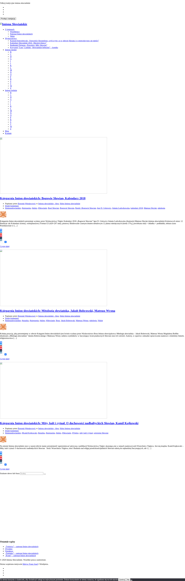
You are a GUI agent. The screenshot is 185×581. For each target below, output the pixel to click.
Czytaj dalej (4, 246)
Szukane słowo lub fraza (10, 473)
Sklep (12, 36)
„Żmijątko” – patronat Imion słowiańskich (21, 553)
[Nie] (131, 580)
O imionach (9, 29)
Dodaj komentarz (12, 206)
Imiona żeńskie (11, 90)
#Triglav (75, 433)
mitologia (161, 208)
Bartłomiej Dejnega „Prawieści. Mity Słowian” (28, 45)
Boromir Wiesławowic (27, 204)
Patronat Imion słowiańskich (21, 34)
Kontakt (8, 133)
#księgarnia (26, 208)
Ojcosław (9, 549)
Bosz (58, 320)
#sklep (34, 208)
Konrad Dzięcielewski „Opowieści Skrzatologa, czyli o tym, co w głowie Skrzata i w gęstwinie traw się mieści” (54, 41)
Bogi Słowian (53, 208)
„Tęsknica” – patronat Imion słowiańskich (21, 546)
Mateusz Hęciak (150, 208)
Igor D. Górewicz (104, 208)
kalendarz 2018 (137, 208)
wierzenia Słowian (101, 433)
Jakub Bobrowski (68, 320)
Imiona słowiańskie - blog (48, 204)
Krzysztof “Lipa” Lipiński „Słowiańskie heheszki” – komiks (34, 47)
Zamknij (122, 580)
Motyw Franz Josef (30, 564)
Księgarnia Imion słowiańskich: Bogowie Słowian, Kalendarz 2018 (42, 198)
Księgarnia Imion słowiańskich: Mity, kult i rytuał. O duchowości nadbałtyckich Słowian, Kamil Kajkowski (69, 423)
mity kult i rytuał (86, 433)
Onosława (9, 551)
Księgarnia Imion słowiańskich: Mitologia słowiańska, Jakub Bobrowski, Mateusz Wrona (57, 310)
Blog (7, 131)
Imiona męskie (11, 50)
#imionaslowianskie (13, 208)
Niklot (100, 320)
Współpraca (15, 32)
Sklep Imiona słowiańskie (70, 204)
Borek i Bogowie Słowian (85, 208)
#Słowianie (42, 208)
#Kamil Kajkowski (29, 433)
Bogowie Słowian (67, 208)
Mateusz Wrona (82, 320)
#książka (25, 320)
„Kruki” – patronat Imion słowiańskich (20, 556)
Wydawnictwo (11, 38)
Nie (128, 580)
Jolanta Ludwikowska (121, 208)
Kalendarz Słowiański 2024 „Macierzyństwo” (28, 43)
